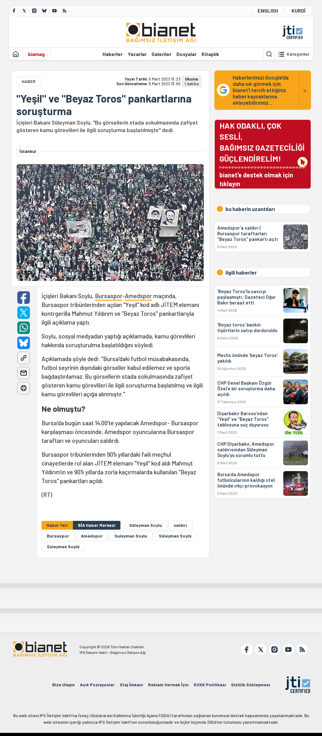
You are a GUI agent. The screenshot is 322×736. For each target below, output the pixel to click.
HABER (29, 81)
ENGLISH (268, 11)
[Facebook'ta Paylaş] (23, 297)
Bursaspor (108, 295)
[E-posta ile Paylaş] (23, 373)
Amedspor (138, 295)
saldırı (180, 525)
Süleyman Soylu (145, 525)
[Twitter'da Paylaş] (23, 312)
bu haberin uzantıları (250, 209)
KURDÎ (298, 11)
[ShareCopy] (23, 358)
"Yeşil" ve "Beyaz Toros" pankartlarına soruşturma (104, 104)
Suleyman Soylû (63, 546)
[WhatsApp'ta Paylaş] (23, 327)
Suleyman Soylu (130, 535)
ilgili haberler (241, 272)
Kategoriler (298, 54)
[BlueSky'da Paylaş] (23, 343)
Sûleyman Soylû (175, 535)
